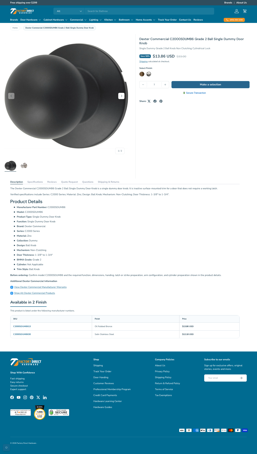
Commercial (76, 19)
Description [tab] (16, 182)
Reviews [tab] (52, 182)
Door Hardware (28, 19)
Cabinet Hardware (54, 19)
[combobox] (133, 11)
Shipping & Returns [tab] (108, 182)
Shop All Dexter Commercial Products (34, 293)
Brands (228, 2)
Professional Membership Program (112, 389)
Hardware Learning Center (107, 401)
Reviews (198, 19)
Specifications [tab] (35, 182)
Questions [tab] (87, 182)
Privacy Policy (162, 371)
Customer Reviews (103, 383)
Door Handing (100, 377)
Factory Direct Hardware (27, 443)
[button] (245, 11)
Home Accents (144, 19)
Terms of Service (164, 389)
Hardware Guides (102, 407)
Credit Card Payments (105, 395)
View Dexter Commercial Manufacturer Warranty (40, 287)
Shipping (143, 61)
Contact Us (185, 19)
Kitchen (108, 19)
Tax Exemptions (163, 395)
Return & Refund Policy (167, 383)
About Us (241, 2)
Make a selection (210, 84)
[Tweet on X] (149, 101)
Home (15, 28)
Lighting (93, 19)
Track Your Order (167, 19)
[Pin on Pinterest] (161, 101)
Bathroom (124, 19)
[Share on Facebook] (155, 101)
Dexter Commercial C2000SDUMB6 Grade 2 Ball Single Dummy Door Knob (59, 28)
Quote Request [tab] (69, 182)
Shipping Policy (163, 377)
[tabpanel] (125, 241)
